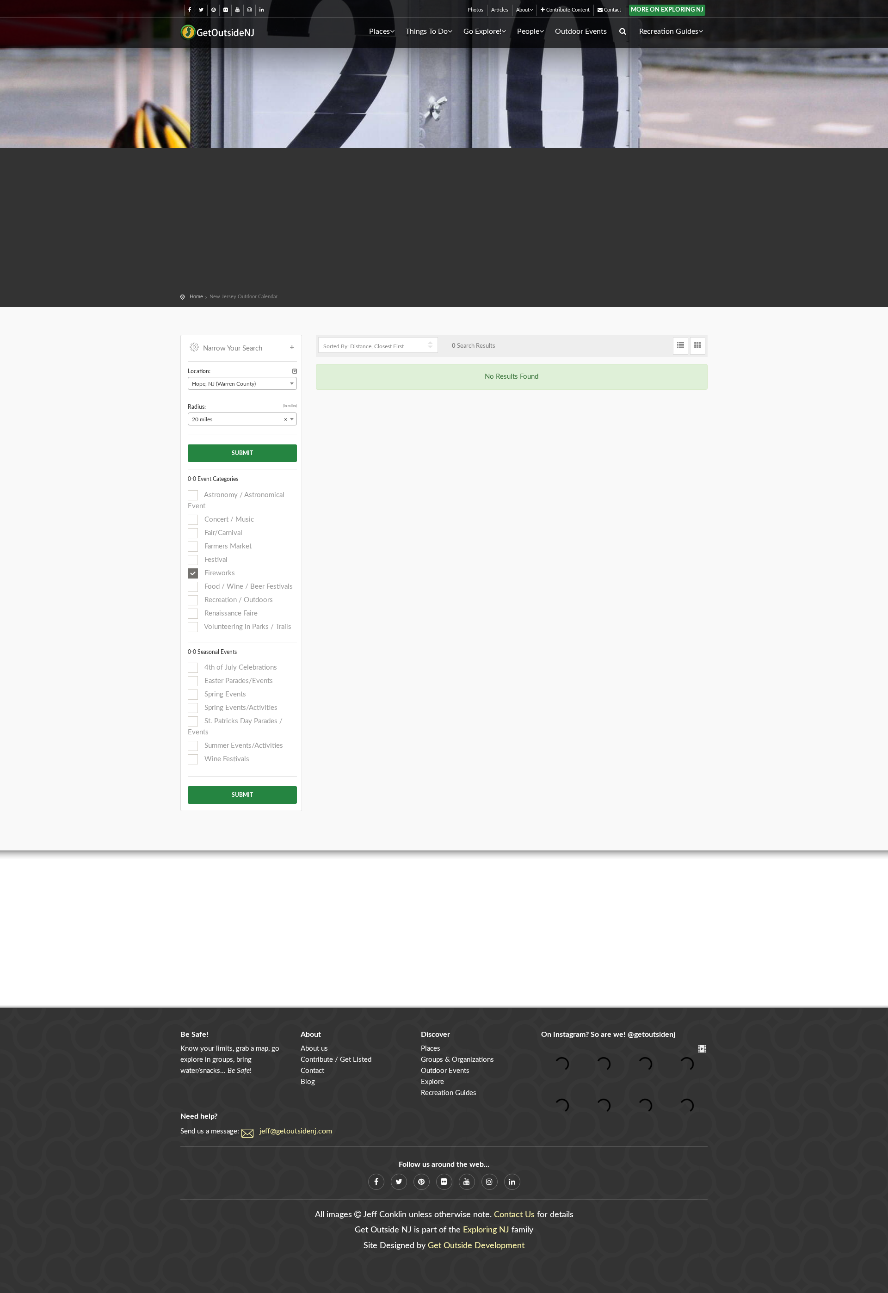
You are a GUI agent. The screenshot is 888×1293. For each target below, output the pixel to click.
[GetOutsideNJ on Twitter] (201, 9)
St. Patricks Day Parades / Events (235, 727)
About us (314, 1048)
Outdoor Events (581, 31)
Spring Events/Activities (240, 707)
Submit (242, 453)
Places (379, 31)
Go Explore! (482, 31)
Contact (612, 9)
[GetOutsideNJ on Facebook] (189, 9)
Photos (475, 9)
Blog (308, 1081)
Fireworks (219, 573)
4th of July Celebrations (240, 667)
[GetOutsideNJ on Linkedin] (261, 9)
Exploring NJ (486, 1230)
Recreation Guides (668, 31)
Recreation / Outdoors (238, 600)
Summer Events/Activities (243, 745)
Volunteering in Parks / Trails (247, 626)
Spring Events (224, 694)
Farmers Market (227, 546)
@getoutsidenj (651, 1034)
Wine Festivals (226, 759)
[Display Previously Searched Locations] (294, 372)
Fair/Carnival (222, 533)
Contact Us (514, 1215)
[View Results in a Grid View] (697, 346)
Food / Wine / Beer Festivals (248, 586)
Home (196, 296)
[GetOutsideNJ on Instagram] (249, 9)
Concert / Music (228, 519)
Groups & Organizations (457, 1059)
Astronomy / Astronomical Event (236, 501)
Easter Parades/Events (238, 680)
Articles (499, 9)
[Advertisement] (444, 222)
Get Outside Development (476, 1246)
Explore (432, 1081)
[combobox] (242, 383)
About (523, 9)
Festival (215, 559)
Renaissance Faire (230, 613)
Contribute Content (567, 9)
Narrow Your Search (232, 348)
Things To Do (427, 31)
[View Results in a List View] (680, 346)
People (528, 31)
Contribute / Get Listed (336, 1059)
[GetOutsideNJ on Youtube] (237, 9)
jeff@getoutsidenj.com (295, 1131)
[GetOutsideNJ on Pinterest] (213, 9)
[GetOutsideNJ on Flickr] (225, 9)
